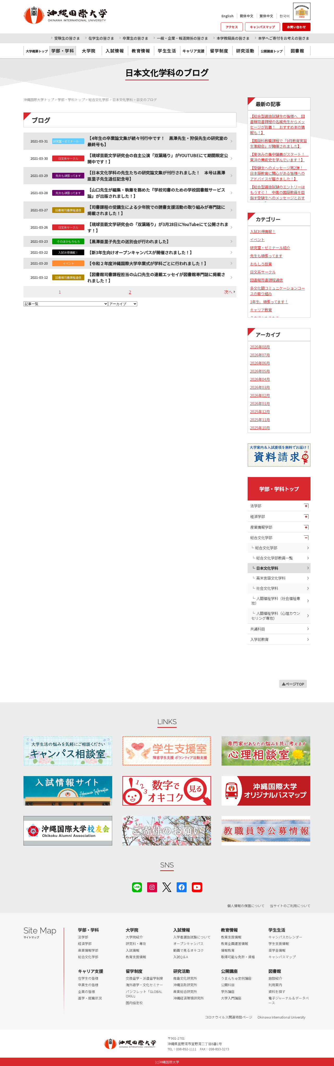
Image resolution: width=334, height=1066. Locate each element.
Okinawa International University (281, 1017)
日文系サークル (263, 272)
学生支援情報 (279, 943)
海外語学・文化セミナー (144, 984)
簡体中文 (246, 15)
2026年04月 (260, 379)
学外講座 (228, 991)
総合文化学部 (261, 537)
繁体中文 (266, 15)
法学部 (255, 505)
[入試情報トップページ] (67, 791)
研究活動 (245, 50)
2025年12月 (260, 411)
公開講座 (229, 971)
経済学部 (257, 516)
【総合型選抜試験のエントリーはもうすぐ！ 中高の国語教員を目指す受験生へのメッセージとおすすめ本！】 (277, 195)
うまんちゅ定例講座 (236, 978)
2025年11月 (260, 419)
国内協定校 (134, 1002)
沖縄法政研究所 (185, 984)
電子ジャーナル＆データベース (289, 1000)
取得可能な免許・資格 (238, 956)
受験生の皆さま (67, 38)
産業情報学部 (261, 527)
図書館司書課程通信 (266, 280)
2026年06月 (260, 363)
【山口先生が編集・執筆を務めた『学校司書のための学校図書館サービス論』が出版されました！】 (156, 193)
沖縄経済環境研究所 (188, 998)
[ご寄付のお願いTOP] (166, 830)
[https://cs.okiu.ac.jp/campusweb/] (301, 11)
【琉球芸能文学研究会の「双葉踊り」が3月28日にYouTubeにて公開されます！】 (157, 227)
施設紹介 (275, 978)
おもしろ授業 (261, 263)
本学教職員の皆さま (233, 38)
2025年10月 (260, 427)
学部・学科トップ (279, 488)
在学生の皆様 (88, 978)
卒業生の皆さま (135, 38)
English (228, 15)
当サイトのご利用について (290, 905)
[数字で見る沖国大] (166, 791)
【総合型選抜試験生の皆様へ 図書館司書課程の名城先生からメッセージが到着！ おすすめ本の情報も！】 (277, 124)
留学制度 (219, 50)
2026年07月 (260, 355)
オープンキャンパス (188, 943)
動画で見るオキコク (188, 950)
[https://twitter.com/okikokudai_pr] (166, 886)
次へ (228, 292)
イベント (257, 239)
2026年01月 (260, 403)
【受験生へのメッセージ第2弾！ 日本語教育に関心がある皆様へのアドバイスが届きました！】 (278, 173)
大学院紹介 (134, 936)
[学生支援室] (166, 751)
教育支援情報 (136, 956)
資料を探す (277, 991)
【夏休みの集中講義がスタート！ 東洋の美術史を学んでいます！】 (279, 156)
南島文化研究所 (185, 978)
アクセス (232, 27)
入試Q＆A (180, 956)
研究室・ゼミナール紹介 (270, 247)
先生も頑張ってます (266, 255)
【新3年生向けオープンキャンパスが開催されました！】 (140, 252)
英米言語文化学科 (270, 578)
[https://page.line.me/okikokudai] (137, 886)
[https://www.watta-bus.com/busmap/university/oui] (266, 791)
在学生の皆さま (101, 38)
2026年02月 (260, 395)
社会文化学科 (267, 588)
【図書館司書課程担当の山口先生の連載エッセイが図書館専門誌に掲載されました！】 (156, 277)
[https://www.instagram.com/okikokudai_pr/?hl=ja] (152, 886)
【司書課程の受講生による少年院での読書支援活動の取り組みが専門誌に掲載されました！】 (156, 210)
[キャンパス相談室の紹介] (67, 751)
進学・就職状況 (90, 998)
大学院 (89, 50)
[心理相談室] (266, 751)
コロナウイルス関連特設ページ (228, 1017)
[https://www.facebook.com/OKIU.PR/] (182, 886)
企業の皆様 (86, 991)
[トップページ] (88, 14)
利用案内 (275, 984)
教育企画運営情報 (234, 943)
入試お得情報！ (263, 231)
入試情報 (115, 50)
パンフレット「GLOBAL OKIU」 (144, 994)
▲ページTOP (293, 684)
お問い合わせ (296, 27)
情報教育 (228, 950)
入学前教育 (259, 639)
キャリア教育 (261, 309)
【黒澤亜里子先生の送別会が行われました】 (129, 241)
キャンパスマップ (262, 27)
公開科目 (228, 984)
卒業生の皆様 (88, 984)
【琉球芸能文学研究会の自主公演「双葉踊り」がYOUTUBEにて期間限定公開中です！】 (157, 158)
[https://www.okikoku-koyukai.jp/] (67, 830)
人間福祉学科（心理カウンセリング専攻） (275, 615)
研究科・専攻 (136, 943)
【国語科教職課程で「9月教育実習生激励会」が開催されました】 (278, 143)
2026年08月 (260, 346)
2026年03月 (260, 387)
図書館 (298, 50)
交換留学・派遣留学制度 (144, 978)
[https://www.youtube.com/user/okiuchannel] (197, 886)
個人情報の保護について (246, 905)
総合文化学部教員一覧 (274, 558)
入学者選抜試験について (192, 936)
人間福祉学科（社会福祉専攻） (275, 600)
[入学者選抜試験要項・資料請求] (279, 455)
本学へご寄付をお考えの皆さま (283, 38)
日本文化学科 (267, 568)
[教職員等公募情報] (266, 830)
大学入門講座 (231, 998)
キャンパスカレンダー (285, 936)
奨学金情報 (277, 950)
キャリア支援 (90, 971)
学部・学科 (62, 50)
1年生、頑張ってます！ (269, 301)
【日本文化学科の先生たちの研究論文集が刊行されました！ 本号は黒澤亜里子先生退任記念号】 (156, 175)
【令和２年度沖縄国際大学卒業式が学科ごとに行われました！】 (147, 263)
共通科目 (257, 629)
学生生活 (167, 50)
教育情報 (141, 50)
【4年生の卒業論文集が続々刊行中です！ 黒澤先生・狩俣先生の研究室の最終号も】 (157, 141)
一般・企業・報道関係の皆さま (182, 38)
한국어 (284, 15)
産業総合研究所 (185, 991)
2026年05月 (260, 371)
